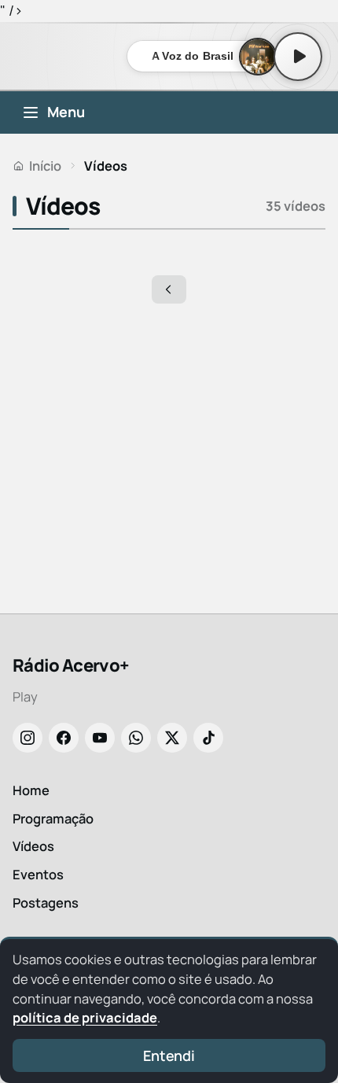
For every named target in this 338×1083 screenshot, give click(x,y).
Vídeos (33, 846)
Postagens (46, 902)
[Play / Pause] (298, 56)
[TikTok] (208, 738)
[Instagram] (27, 738)
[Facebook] (64, 738)
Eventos (38, 874)
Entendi (169, 1055)
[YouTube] (100, 738)
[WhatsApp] (136, 738)
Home (31, 790)
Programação (53, 818)
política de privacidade (85, 1017)
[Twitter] (172, 738)
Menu (66, 111)
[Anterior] (169, 289)
